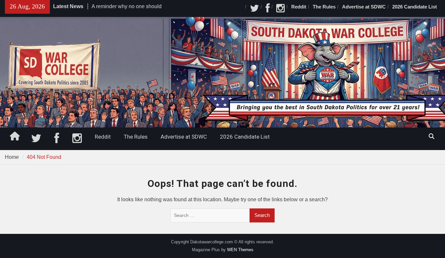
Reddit (298, 6)
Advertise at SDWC (364, 6)
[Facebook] (267, 8)
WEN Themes (240, 249)
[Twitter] (254, 8)
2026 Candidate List (414, 6)
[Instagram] (280, 8)
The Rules (324, 6)
